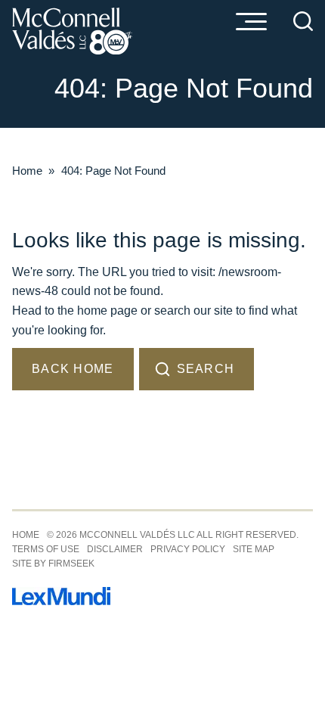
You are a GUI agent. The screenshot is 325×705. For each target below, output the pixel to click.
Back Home (73, 368)
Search (206, 368)
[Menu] (251, 22)
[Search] (303, 21)
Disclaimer (115, 549)
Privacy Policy (187, 549)
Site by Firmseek (53, 563)
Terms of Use (45, 549)
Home (27, 170)
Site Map (253, 549)
